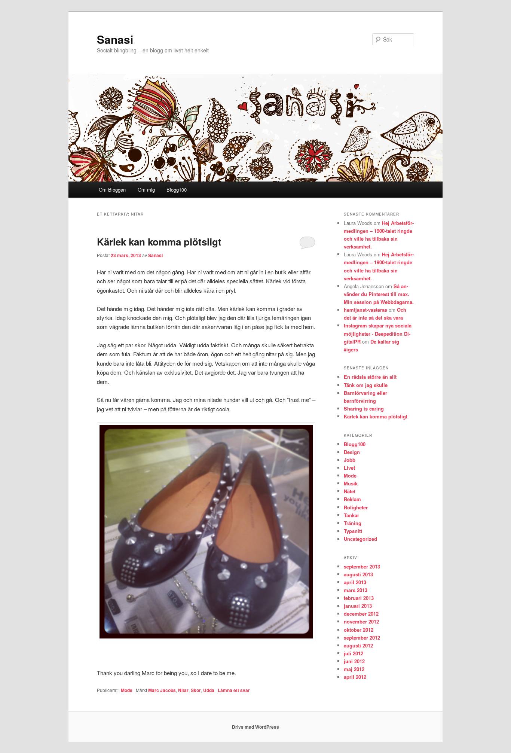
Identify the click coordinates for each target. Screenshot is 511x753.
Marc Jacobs (162, 690)
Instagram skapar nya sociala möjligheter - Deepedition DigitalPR (377, 333)
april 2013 (355, 582)
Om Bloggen (112, 189)
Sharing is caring (364, 408)
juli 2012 (353, 653)
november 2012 (361, 621)
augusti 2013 (358, 574)
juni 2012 (354, 661)
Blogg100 (176, 189)
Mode (126, 690)
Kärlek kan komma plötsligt (159, 242)
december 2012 (361, 613)
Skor (196, 690)
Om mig (146, 189)
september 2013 (362, 566)
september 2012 (362, 637)
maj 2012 (354, 669)
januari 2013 (358, 605)
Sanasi (115, 39)
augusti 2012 (358, 645)
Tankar (351, 515)
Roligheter (356, 507)
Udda (208, 690)
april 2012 (355, 676)
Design (352, 451)
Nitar (183, 690)
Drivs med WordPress (255, 726)
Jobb (349, 459)
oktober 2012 (358, 629)
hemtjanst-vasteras (365, 309)
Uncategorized (360, 538)
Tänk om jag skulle (366, 384)
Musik (351, 483)
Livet (349, 467)
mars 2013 (355, 590)
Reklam (352, 499)
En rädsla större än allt (370, 376)
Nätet (349, 491)
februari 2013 (359, 597)
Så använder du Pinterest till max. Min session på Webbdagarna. (379, 294)
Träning (352, 523)
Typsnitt (353, 530)
